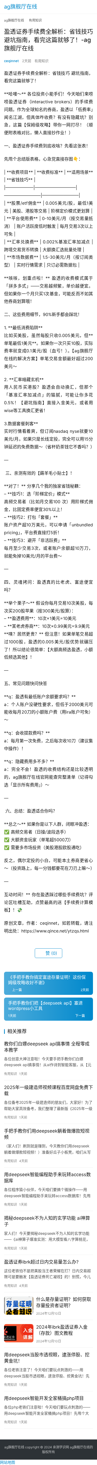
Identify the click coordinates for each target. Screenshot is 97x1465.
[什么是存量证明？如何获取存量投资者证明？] (18, 1305)
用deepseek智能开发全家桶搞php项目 (44, 1398)
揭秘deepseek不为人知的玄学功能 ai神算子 (47, 1221)
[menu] (91, 6)
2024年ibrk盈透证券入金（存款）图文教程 (62, 1330)
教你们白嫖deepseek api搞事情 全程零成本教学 (46, 1047)
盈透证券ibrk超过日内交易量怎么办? (41, 1262)
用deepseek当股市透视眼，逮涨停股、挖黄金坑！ (46, 1358)
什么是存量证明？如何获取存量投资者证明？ (63, 1302)
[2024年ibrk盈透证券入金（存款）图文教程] (18, 1333)
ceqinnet (11, 61)
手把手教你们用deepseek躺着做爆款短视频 (46, 1134)
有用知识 (41, 61)
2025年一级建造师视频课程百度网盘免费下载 (48, 1090)
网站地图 (7, 1462)
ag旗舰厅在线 (20, 6)
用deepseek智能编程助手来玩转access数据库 (47, 1177)
